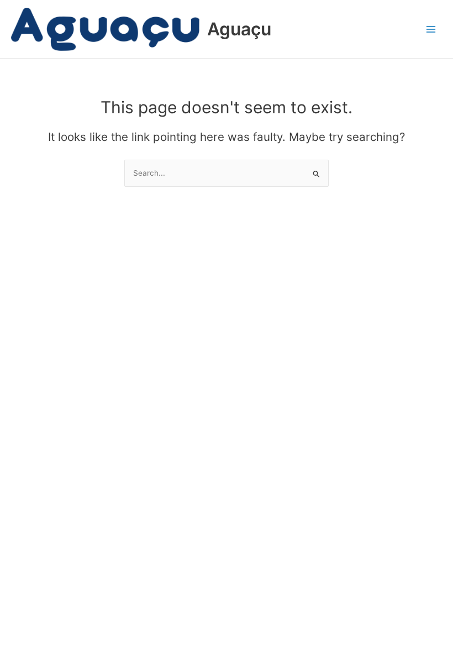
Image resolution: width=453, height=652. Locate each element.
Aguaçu (239, 29)
